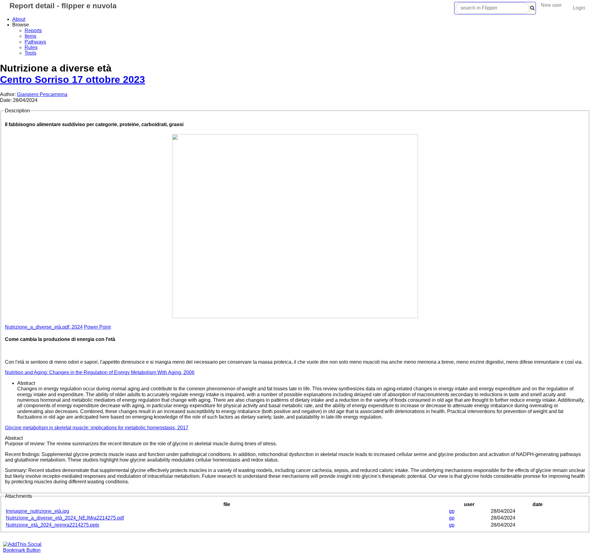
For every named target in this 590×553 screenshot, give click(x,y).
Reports (33, 30)
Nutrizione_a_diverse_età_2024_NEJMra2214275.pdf (65, 517)
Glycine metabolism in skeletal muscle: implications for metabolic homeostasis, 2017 (96, 427)
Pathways (35, 41)
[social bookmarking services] (26, 550)
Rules (31, 47)
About (18, 19)
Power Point (97, 327)
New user (551, 5)
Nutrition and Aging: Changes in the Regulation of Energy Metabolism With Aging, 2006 (100, 372)
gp (451, 511)
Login (579, 7)
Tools (30, 53)
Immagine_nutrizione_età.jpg (37, 511)
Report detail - (61, 6)
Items (30, 36)
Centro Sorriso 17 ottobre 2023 (72, 79)
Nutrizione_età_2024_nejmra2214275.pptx (52, 525)
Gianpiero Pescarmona (42, 94)
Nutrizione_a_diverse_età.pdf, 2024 (44, 327)
